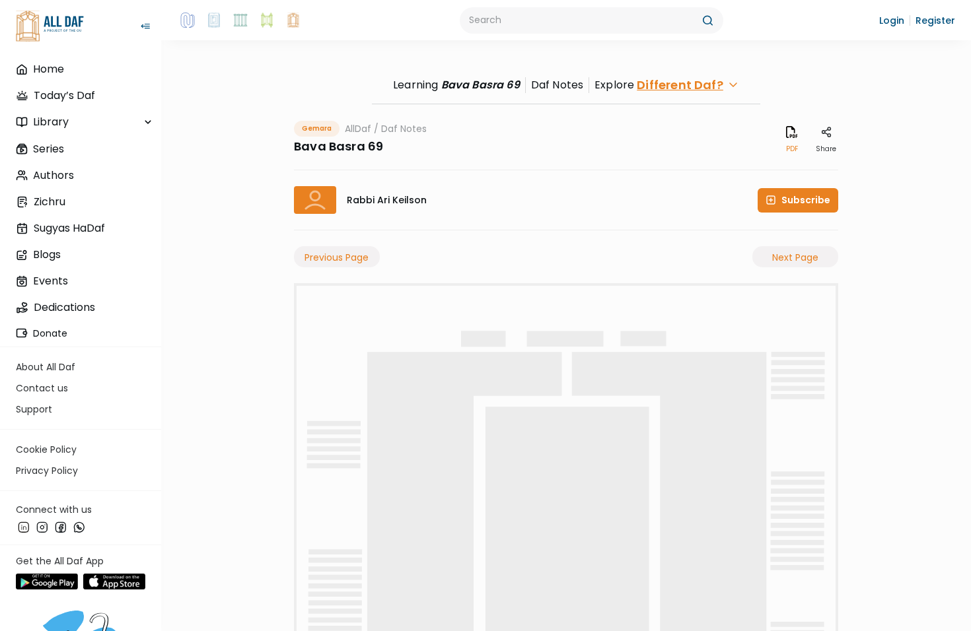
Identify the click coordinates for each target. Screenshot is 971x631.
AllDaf (358, 128)
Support (34, 409)
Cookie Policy (46, 449)
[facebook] (61, 527)
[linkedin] (24, 527)
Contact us (42, 388)
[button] (891, 20)
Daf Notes (404, 128)
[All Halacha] (240, 20)
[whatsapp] (79, 527)
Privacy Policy (47, 470)
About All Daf (45, 367)
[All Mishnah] (214, 20)
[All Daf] (293, 20)
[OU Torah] (187, 20)
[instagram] (42, 527)
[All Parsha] (266, 20)
